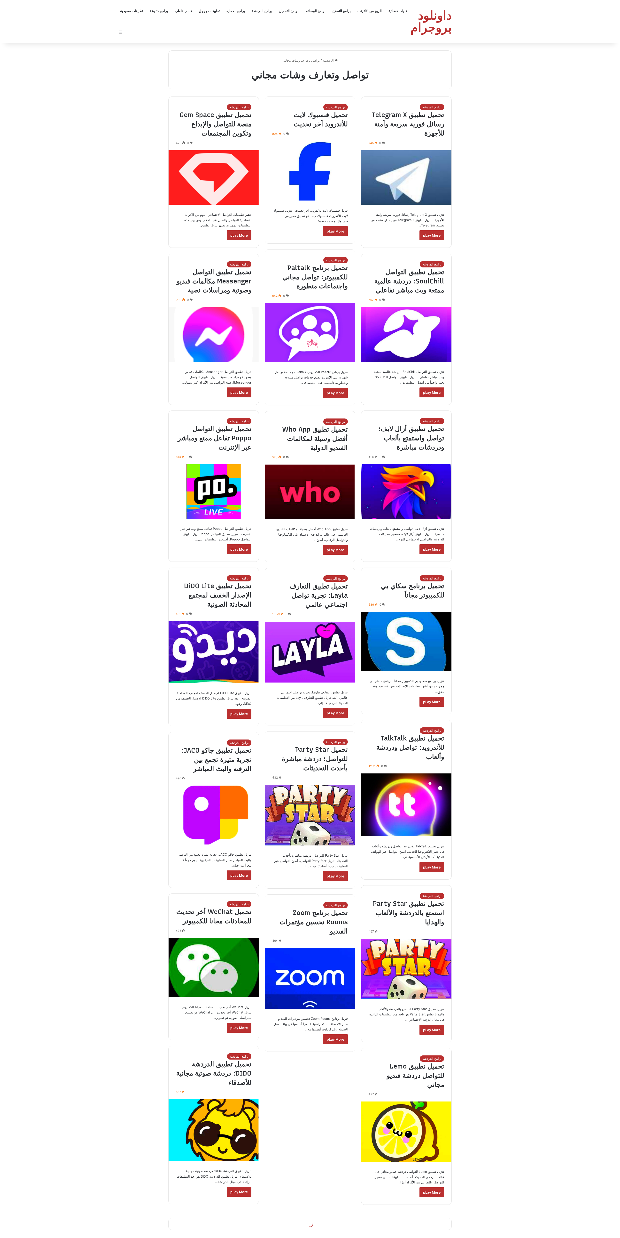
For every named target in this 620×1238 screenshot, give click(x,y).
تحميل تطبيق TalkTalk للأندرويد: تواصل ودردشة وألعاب (410, 747)
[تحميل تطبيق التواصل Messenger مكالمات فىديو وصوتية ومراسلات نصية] (214, 334)
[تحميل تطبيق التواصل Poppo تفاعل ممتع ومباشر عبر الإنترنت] (214, 491)
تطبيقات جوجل (209, 11)
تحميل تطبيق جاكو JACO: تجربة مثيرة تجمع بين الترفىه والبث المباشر (216, 759)
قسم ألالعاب (183, 11)
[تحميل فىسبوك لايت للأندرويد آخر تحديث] (310, 171)
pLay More (432, 235)
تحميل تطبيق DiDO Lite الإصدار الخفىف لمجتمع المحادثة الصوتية (217, 595)
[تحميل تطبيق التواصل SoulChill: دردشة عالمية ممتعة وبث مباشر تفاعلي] (406, 334)
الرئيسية (329, 60)
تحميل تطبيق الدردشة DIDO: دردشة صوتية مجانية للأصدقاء (213, 1073)
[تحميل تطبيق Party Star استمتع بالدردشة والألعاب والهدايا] (406, 969)
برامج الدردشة (262, 11)
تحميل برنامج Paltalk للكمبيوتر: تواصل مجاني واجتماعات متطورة (315, 277)
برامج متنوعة (159, 11)
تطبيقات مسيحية (131, 11)
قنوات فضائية (397, 11)
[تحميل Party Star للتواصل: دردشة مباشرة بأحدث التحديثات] (310, 815)
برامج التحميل (288, 11)
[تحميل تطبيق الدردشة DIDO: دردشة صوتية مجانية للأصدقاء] (214, 1130)
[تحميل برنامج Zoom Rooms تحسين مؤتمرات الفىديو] (310, 978)
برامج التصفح (341, 11)
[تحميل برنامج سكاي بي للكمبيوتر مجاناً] (406, 641)
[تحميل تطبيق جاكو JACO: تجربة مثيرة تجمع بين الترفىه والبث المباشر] (214, 815)
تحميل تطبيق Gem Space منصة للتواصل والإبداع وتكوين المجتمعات (215, 124)
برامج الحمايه (235, 11)
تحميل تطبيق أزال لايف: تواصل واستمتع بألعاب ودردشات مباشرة (411, 438)
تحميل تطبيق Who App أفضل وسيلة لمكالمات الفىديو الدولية (315, 438)
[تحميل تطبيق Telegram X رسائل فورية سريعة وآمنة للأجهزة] (406, 177)
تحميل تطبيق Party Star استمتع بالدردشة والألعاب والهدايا (408, 913)
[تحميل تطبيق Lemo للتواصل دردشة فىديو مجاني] (406, 1131)
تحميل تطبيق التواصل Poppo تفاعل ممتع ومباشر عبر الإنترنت (214, 438)
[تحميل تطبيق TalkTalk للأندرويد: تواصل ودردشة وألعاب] (406, 804)
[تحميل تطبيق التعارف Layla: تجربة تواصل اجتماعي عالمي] (310, 652)
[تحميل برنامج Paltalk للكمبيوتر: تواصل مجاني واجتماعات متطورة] (310, 332)
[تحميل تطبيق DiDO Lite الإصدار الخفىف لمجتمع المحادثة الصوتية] (214, 652)
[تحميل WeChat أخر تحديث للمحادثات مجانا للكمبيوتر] (214, 967)
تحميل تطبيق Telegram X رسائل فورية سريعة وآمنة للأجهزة (408, 124)
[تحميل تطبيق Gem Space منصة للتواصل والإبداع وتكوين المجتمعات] (214, 177)
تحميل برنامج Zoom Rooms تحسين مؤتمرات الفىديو (313, 922)
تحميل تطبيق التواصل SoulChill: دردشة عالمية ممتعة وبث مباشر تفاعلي (409, 281)
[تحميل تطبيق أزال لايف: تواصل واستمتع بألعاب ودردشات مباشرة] (406, 491)
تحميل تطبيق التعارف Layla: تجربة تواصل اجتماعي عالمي (319, 595)
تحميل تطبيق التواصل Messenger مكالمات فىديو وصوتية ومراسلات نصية (214, 281)
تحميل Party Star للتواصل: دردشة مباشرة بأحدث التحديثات (315, 759)
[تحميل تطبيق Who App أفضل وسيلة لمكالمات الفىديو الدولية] (310, 492)
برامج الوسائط (315, 11)
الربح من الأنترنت (369, 11)
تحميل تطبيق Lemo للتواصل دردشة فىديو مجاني (415, 1075)
